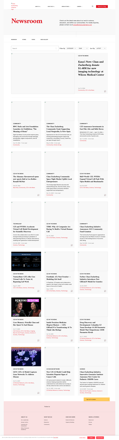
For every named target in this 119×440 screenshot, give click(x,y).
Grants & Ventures (70, 420)
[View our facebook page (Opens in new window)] (53, 406)
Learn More (56, 437)
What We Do (51, 6)
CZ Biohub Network (85, 287)
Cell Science (16, 331)
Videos (33, 39)
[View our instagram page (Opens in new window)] (57, 406)
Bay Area (15, 187)
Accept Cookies (100, 437)
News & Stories (65, 6)
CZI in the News (89, 90)
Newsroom (14, 39)
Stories (24, 39)
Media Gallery (44, 39)
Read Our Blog (102, 6)
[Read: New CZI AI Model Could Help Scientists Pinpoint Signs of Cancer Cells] (59, 371)
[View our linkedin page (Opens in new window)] (65, 406)
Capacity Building (70, 422)
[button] (71, 48)
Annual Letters (24, 422)
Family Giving (57, 145)
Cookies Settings (82, 437)
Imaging (32, 331)
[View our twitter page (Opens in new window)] (69, 406)
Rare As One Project (18, 333)
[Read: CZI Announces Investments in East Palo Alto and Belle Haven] (93, 125)
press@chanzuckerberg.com (82, 25)
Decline (91, 437)
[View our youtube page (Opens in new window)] (73, 406)
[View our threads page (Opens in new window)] (61, 406)
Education (46, 422)
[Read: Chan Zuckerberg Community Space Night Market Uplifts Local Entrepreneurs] (59, 175)
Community (81, 90)
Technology (97, 187)
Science (91, 187)
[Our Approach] (14, 6)
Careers (79, 6)
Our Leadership (24, 420)
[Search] (92, 6)
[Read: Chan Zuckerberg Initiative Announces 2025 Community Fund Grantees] (93, 225)
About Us (37, 6)
